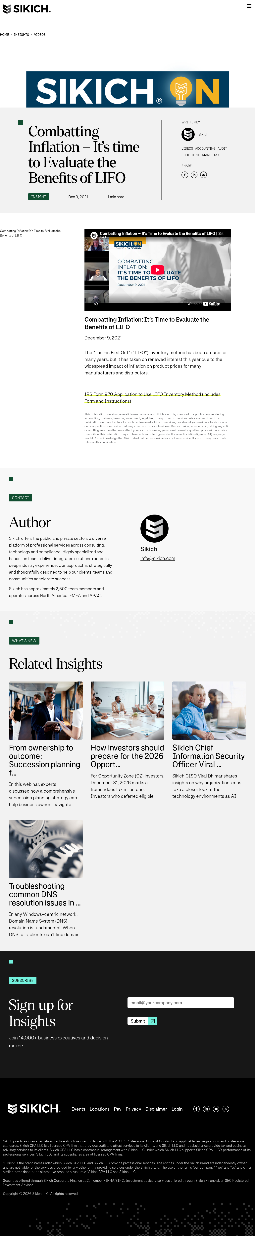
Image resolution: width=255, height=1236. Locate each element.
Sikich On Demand (196, 155)
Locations (100, 1109)
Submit (138, 1021)
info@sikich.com (157, 558)
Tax (216, 155)
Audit (222, 148)
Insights (21, 35)
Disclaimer (156, 1109)
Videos (40, 35)
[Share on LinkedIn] (194, 175)
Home (4, 35)
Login (177, 1109)
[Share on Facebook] (184, 175)
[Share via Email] (203, 175)
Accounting (205, 148)
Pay (117, 1109)
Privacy (133, 1109)
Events (78, 1109)
